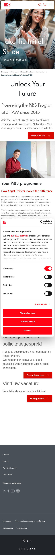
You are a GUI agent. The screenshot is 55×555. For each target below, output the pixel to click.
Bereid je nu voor (35, 375)
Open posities (37, 398)
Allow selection (27, 322)
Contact (5, 461)
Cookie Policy (22, 528)
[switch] (48, 277)
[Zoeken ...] (40, 4)
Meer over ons (38, 135)
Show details (41, 304)
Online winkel (8, 475)
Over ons (6, 455)
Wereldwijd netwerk (10, 468)
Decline (27, 330)
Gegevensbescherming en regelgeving (30, 521)
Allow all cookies (27, 313)
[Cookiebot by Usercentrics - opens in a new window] (40, 222)
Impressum (7, 521)
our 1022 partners (19, 236)
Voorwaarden (8, 528)
